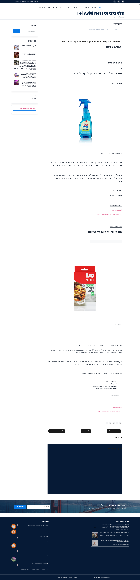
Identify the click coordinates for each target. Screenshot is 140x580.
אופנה (68, 7)
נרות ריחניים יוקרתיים (44, 569)
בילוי (81, 7)
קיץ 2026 (62, 7)
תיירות (55, 7)
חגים (49, 7)
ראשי (100, 7)
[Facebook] (123, 1)
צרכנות (87, 7)
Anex (47, 541)
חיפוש (16, 31)
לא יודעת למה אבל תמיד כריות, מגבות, (40, 563)
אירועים (94, 7)
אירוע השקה (42, 7)
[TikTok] (114, 1)
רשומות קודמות (114, 431)
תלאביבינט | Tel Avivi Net (100, 13)
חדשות (75, 7)
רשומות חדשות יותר (56, 431)
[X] (118, 1)
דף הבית (85, 431)
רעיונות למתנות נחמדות (42, 536)
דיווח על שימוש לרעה (28, 108)
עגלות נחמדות (44, 550)
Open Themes (73, 577)
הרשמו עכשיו (20, 507)
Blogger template (62, 577)
